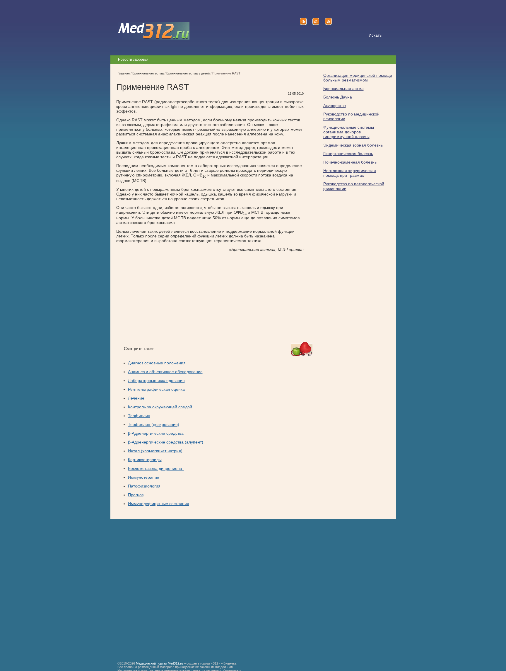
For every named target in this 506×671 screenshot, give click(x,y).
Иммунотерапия (143, 477)
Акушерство (334, 105)
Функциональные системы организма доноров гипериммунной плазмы (348, 132)
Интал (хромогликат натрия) (155, 451)
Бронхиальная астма (343, 88)
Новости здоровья (133, 59)
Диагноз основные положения (157, 363)
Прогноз (135, 494)
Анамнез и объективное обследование (165, 371)
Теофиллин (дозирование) (153, 424)
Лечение (136, 398)
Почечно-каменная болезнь (350, 162)
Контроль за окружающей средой (160, 407)
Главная (124, 73)
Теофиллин (139, 415)
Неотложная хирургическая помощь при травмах (349, 173)
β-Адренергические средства (156, 433)
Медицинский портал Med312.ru (159, 663)
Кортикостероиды (145, 459)
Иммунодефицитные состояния (158, 503)
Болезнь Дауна (337, 97)
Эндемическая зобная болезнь (353, 145)
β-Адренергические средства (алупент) (165, 442)
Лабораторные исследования (156, 380)
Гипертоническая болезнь (348, 153)
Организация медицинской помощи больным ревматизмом (357, 77)
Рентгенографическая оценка (156, 389)
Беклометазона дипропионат (156, 468)
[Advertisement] (165, 297)
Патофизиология (144, 486)
